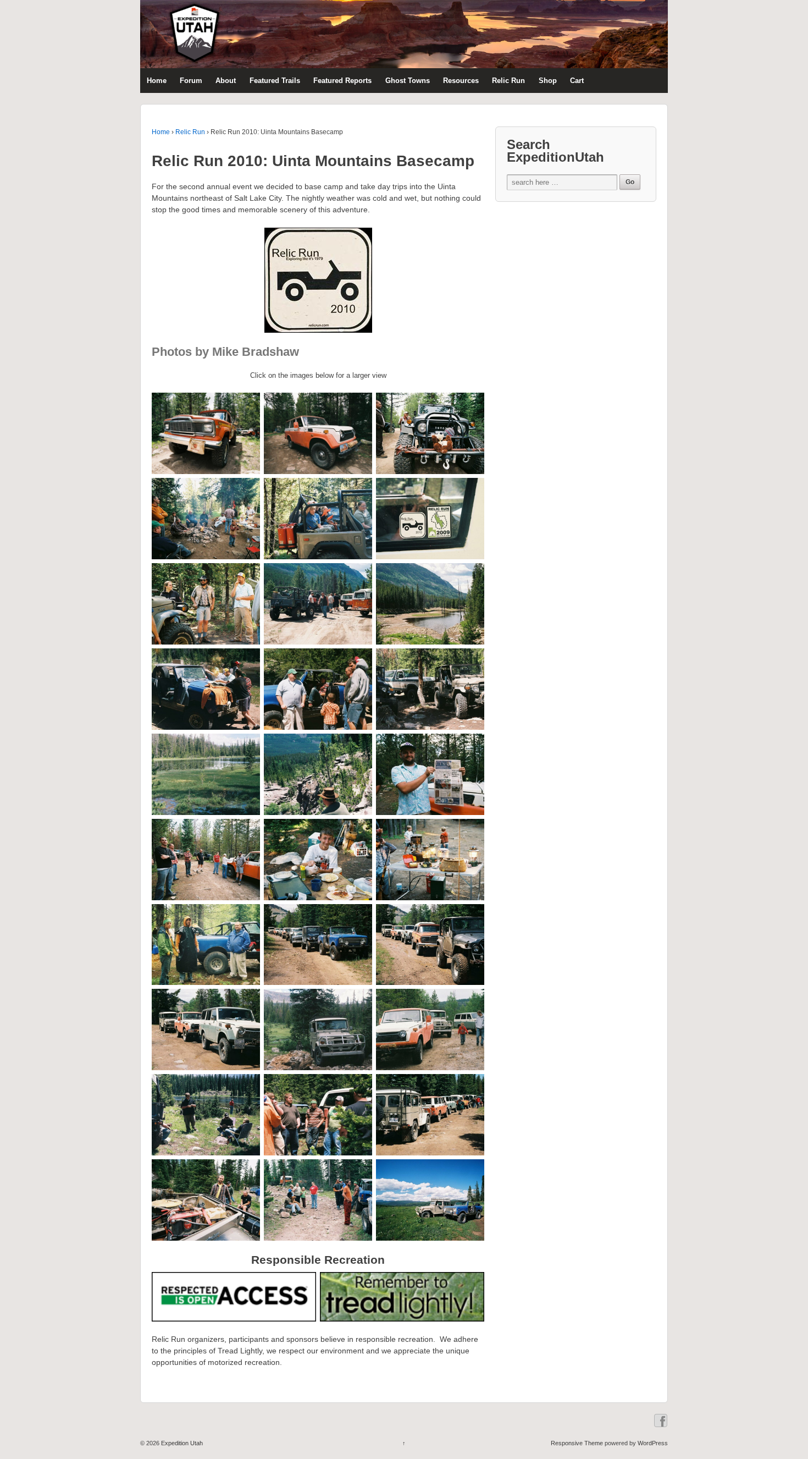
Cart (577, 80)
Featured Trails (275, 80)
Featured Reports (342, 80)
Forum (191, 80)
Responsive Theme (577, 1443)
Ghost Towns (407, 80)
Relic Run (508, 80)
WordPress (653, 1443)
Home (157, 80)
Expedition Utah (181, 1443)
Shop (548, 80)
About (225, 80)
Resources (461, 80)
